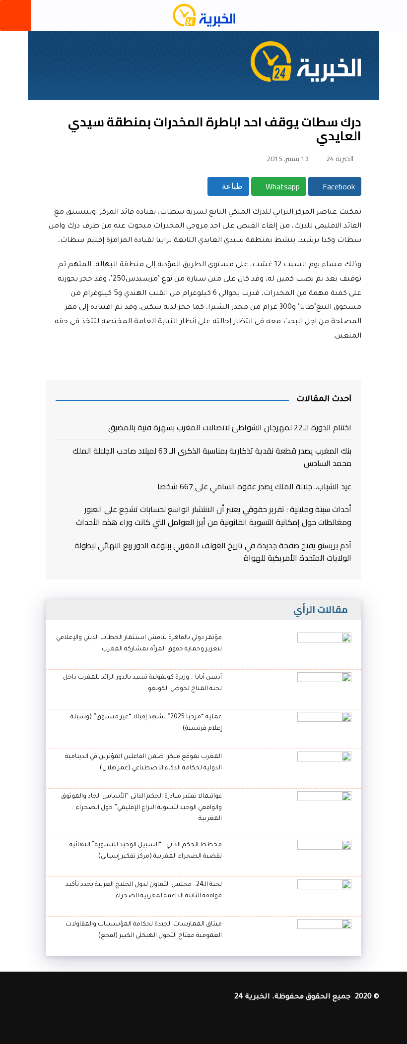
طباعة (231, 186)
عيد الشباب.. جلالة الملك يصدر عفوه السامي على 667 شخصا (254, 486)
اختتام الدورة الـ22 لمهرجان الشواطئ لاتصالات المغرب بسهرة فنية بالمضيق (229, 427)
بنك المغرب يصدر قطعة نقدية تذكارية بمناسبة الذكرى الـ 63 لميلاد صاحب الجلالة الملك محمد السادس (211, 457)
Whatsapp (282, 186)
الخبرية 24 (339, 158)
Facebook (338, 186)
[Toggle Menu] (15, 15)
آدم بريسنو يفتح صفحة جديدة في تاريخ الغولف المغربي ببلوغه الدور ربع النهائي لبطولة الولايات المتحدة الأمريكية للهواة (212, 552)
